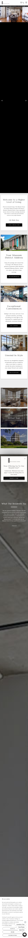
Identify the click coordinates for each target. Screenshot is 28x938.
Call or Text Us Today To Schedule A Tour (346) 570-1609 (14, 6)
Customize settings (12, 935)
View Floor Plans (14, 372)
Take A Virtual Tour (14, 224)
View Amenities (14, 325)
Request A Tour (14, 478)
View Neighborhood (14, 276)
